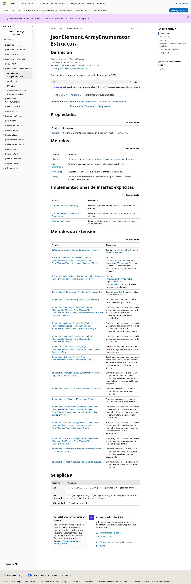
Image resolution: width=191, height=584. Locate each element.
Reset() (55, 176)
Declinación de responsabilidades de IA (20, 581)
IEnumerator (105, 101)
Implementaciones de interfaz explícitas (173, 44)
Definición (164, 33)
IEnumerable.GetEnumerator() (65, 205)
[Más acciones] (138, 29)
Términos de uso (141, 581)
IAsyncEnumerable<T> (116, 252)
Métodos (163, 40)
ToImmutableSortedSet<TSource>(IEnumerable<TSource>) (77, 462)
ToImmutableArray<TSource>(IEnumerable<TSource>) (75, 299)
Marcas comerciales (160, 581)
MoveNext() (57, 172)
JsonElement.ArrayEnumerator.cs (72, 68)
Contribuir (75, 581)
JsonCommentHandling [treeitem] (15, 49)
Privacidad (87, 581)
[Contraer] (32, 26)
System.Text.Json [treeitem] (12, 45)
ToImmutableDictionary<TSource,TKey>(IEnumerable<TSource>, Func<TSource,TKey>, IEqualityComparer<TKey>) (76, 349)
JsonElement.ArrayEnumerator (112, 159)
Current (55, 133)
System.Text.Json (77, 59)
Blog (64, 581)
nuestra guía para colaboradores (67, 542)
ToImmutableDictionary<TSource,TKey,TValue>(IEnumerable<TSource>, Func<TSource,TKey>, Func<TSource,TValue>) (72, 339)
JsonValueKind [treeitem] (11, 154)
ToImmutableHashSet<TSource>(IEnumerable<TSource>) (76, 388)
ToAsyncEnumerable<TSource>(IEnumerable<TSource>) (76, 250)
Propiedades (165, 37)
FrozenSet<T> (119, 292)
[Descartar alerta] (188, 17)
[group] (95, 87)
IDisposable (104, 106)
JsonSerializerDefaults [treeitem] (14, 139)
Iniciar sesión (182, 3)
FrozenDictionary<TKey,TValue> (119, 260)
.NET (61, 28)
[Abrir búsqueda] (172, 3)
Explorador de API (74, 28)
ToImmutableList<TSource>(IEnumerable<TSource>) (74, 399)
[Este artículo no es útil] (163, 69)
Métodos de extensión (169, 49)
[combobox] (17, 32)
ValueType (76, 94)
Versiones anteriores (50, 581)
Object (64, 94)
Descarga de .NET (178, 10)
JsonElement (90, 101)
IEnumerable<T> (125, 250)
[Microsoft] (4, 3)
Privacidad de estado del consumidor (113, 581)
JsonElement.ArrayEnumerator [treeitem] (15, 75)
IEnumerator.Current (61, 221)
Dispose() (56, 159)
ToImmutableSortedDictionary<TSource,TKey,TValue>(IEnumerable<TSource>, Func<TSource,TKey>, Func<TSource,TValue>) (75, 441)
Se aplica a (164, 53)
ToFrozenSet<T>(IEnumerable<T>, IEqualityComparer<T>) (77, 292)
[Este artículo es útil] (160, 69)
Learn (53, 28)
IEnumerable (76, 101)
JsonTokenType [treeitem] (11, 149)
